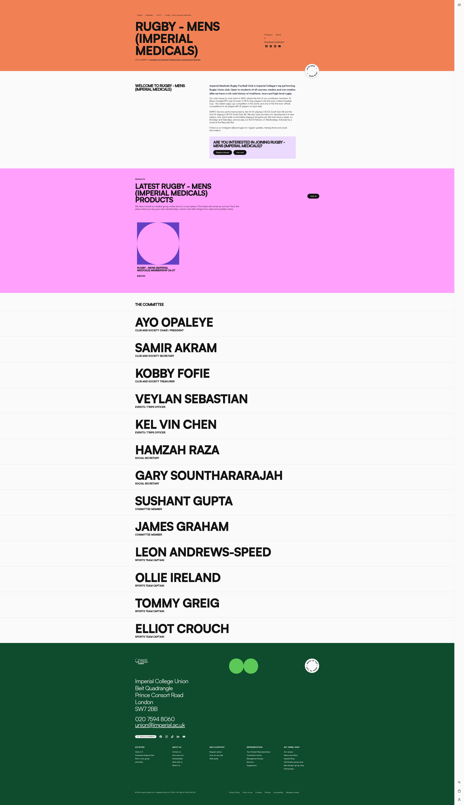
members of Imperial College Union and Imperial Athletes (174, 59)
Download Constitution (274, 42)
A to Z (159, 15)
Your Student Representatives (258, 752)
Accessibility (278, 792)
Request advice (216, 752)
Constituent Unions (254, 755)
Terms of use (247, 792)
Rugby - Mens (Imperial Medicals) (178, 15)
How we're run (178, 755)
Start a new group (142, 759)
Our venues (288, 752)
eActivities (139, 762)
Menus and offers (291, 755)
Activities (149, 15)
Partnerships (289, 769)
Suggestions (252, 765)
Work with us (177, 762)
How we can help (216, 755)
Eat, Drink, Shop (292, 747)
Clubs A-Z (139, 752)
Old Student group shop (293, 762)
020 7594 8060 (155, 719)
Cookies (258, 792)
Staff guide (214, 759)
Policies (268, 792)
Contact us (176, 752)
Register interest (224, 152)
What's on (176, 765)
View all (314, 196)
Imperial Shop (289, 759)
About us (176, 747)
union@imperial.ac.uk (160, 724)
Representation (254, 747)
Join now (241, 152)
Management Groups (255, 759)
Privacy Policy (234, 792)
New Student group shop (294, 765)
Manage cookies (292, 792)
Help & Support (217, 747)
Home (140, 15)
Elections (250, 762)
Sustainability (177, 759)
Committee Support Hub (144, 755)
